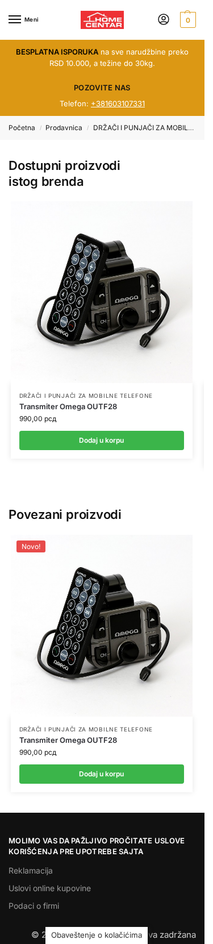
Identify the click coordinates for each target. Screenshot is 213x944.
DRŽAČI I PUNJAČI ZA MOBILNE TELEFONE (86, 395)
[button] (186, 20)
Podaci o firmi (34, 905)
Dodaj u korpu (101, 440)
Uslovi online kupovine (50, 888)
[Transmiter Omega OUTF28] (102, 292)
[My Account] (163, 20)
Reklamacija (31, 870)
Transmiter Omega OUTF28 (68, 406)
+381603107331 (118, 103)
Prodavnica (63, 127)
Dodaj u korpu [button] (101, 774)
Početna (22, 127)
